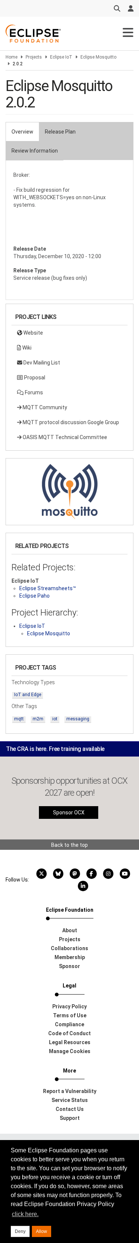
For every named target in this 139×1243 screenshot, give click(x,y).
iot (54, 718)
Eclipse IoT (61, 57)
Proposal (34, 378)
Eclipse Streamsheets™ (47, 588)
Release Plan (60, 132)
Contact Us (70, 1109)
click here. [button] (25, 1214)
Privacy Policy (69, 1006)
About (69, 930)
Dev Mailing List (41, 363)
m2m (38, 718)
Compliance (69, 1024)
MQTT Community (44, 407)
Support (70, 1118)
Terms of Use (69, 1015)
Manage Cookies (69, 1051)
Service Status (70, 1100)
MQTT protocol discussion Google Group (70, 422)
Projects (34, 57)
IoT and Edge (27, 694)
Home (11, 57)
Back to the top (69, 845)
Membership (69, 957)
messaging (77, 718)
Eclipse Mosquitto (98, 57)
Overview (22, 132)
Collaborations (69, 948)
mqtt (19, 718)
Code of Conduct (69, 1033)
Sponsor (69, 966)
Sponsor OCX (69, 812)
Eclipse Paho (34, 596)
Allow (41, 1231)
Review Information (34, 151)
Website (32, 333)
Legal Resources (69, 1042)
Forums (33, 392)
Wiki (26, 348)
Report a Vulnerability (69, 1091)
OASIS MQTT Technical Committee (64, 437)
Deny (20, 1231)
